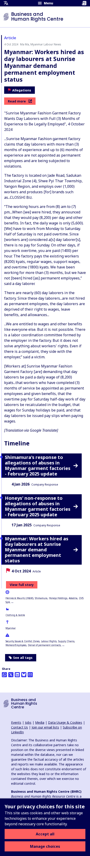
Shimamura (41, 598)
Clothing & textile (15, 615)
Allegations (21, 90)
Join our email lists (45, 727)
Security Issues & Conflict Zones (22, 641)
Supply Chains (66, 641)
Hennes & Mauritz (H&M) (19, 598)
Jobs (28, 722)
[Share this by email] (30, 674)
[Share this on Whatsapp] (4, 674)
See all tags (23, 657)
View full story (22, 585)
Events (16, 722)
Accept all (45, 834)
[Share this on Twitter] (10, 674)
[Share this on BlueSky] (23, 674)
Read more (17, 101)
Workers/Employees (16, 645)
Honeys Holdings (58, 598)
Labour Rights (49, 641)
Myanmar (11, 628)
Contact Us (19, 727)
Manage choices (45, 846)
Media (39, 722)
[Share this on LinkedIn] (17, 674)
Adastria (73, 598)
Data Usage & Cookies (65, 722)
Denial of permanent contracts (44, 645)
